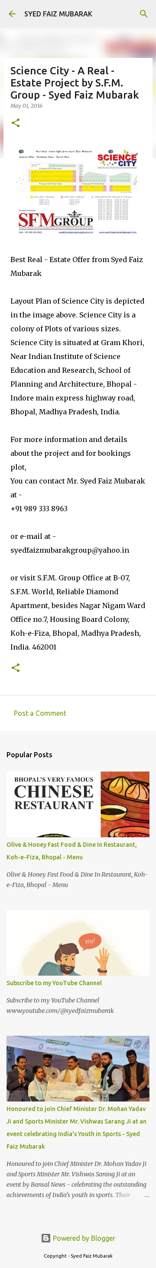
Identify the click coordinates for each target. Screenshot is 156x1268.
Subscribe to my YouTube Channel (54, 983)
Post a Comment (40, 713)
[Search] (144, 13)
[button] (15, 123)
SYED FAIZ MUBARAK (58, 14)
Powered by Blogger (83, 1238)
